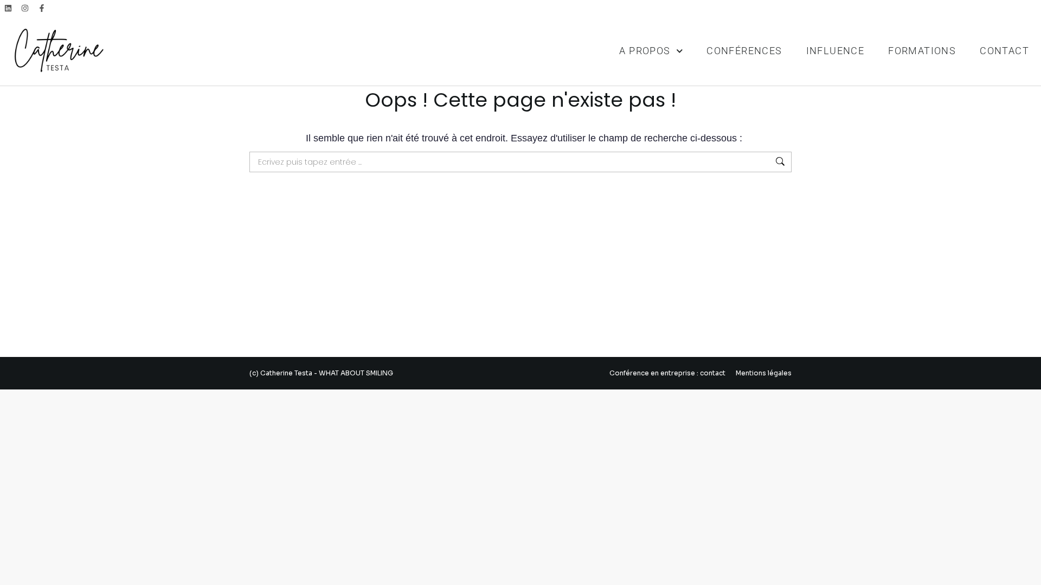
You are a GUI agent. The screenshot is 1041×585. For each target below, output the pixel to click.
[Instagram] (25, 8)
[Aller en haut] (1025, 569)
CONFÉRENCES (744, 50)
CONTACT (1004, 50)
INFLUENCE (835, 50)
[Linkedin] (8, 8)
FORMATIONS (922, 50)
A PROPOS (644, 50)
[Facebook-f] (42, 8)
